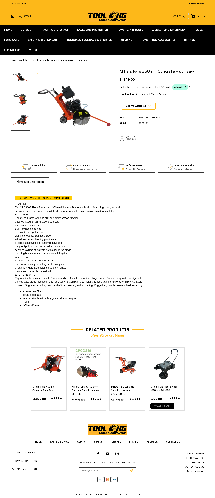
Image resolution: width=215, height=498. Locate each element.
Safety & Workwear (42, 40)
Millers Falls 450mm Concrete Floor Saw (43, 388)
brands (133, 442)
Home (8, 30)
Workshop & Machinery (169, 30)
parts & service (59, 442)
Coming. (98, 442)
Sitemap (136, 494)
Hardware (11, 40)
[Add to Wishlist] (60, 362)
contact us (173, 442)
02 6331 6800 (197, 471)
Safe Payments (134, 165)
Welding (126, 40)
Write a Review (158, 94)
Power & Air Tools (130, 30)
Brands (189, 40)
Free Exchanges (81, 165)
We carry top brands (183, 169)
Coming (81, 442)
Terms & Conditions (25, 461)
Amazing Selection (184, 165)
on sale (116, 442)
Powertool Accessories (158, 40)
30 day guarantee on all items (86, 169)
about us (152, 442)
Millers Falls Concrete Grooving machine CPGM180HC (122, 390)
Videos (34, 50)
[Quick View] (60, 354)
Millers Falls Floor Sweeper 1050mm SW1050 (165, 388)
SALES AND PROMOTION (92, 30)
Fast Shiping (38, 165)
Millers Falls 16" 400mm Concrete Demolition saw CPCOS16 (85, 390)
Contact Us (12, 50)
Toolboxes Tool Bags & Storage (88, 40)
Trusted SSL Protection (136, 169)
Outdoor (26, 30)
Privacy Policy (25, 452)
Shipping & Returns (25, 469)
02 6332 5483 (196, 3)
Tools (198, 30)
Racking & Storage (55, 30)
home (38, 442)
